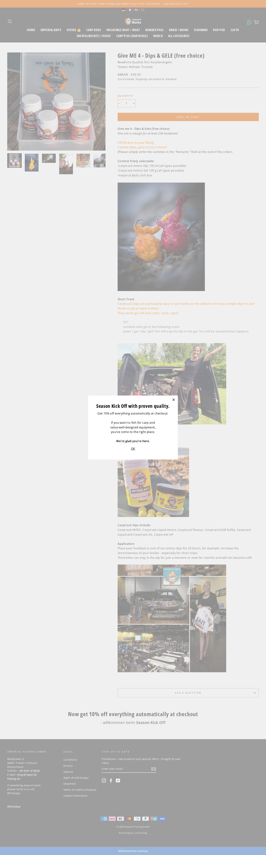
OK (133, 449)
